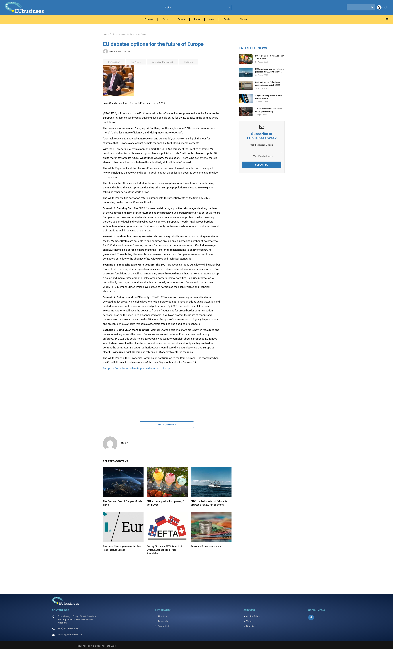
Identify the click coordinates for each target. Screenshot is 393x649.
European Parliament (162, 62)
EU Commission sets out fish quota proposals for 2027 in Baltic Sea (209, 503)
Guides (181, 19)
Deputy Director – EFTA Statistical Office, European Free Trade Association (164, 550)
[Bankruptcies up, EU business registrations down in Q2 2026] (247, 85)
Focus (165, 19)
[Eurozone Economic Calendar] (211, 527)
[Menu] (387, 19)
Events (227, 19)
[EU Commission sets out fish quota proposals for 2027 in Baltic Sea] (211, 482)
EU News (148, 19)
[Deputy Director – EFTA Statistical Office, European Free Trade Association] (167, 527)
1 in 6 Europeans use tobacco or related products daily (268, 110)
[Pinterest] (92, 96)
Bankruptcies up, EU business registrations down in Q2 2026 (267, 83)
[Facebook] (92, 75)
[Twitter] (92, 82)
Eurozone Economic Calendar (206, 546)
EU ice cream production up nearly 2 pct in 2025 (166, 503)
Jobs (211, 19)
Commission (114, 62)
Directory (244, 19)
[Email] (92, 103)
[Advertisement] (126, 390)
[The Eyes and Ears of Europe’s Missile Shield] (123, 482)
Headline (188, 62)
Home (105, 34)
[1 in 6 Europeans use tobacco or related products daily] (247, 111)
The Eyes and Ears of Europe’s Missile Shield (122, 503)
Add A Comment (167, 424)
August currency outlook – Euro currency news (268, 96)
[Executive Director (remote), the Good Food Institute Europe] (123, 527)
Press (197, 19)
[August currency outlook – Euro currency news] (247, 98)
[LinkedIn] (92, 89)
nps (111, 51)
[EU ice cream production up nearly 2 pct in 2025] (167, 482)
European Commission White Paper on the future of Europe (137, 368)
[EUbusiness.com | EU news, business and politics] (25, 7)
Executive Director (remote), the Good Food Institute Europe (122, 548)
